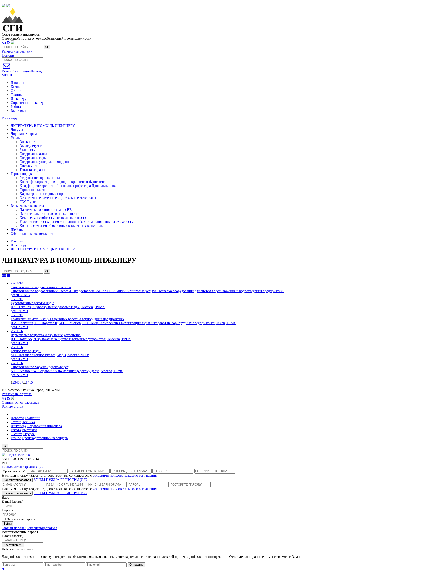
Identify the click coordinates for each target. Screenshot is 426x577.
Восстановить (13, 545)
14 (27, 382)
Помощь (8, 55)
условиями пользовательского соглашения (125, 475)
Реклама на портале (17, 394)
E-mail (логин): (13, 501)
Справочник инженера (28, 103)
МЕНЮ (7, 75)
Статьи (16, 91)
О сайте (16, 434)
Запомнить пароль (20, 519)
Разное (16, 438)
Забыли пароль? (14, 528)
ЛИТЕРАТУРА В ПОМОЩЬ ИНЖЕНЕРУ (43, 249)
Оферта (29, 434)
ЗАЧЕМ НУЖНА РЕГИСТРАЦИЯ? (60, 480)
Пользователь (12, 467)
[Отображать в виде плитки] (4, 275)
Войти (8, 523)
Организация (33, 467)
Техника (17, 95)
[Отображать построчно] (8, 275)
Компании (18, 87)
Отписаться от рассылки (20, 402)
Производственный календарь (45, 438)
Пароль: (8, 510)
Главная (17, 241)
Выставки (18, 111)
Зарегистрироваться (17, 480)
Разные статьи (12, 406)
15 (31, 382)
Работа (16, 107)
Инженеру (18, 99)
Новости (17, 83)
